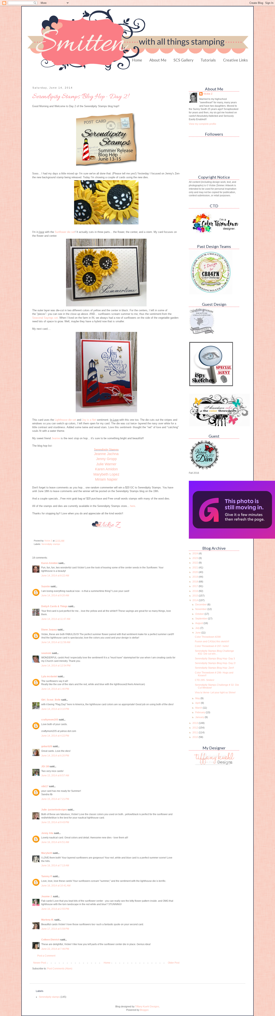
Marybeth (46, 853)
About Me (157, 60)
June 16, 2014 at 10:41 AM (55, 885)
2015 (195, 595)
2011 (195, 732)
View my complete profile (202, 124)
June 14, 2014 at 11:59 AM (55, 642)
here (132, 505)
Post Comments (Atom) (59, 968)
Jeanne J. (47, 896)
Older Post (173, 962)
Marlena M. (47, 919)
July (197, 628)
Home (137, 60)
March (199, 707)
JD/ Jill (45, 766)
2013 (195, 723)
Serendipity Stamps (106, 449)
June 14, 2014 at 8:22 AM (55, 575)
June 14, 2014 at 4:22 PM (55, 735)
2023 (195, 558)
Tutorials (208, 60)
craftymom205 (49, 719)
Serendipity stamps (50, 544)
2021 (195, 567)
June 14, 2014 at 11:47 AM (55, 619)
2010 (195, 737)
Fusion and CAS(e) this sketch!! (212, 641)
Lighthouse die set (65, 419)
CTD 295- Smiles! (204, 680)
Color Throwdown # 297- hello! (212, 646)
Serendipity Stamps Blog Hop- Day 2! (215, 663)
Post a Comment (46, 955)
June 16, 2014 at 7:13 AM (55, 865)
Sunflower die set (65, 231)
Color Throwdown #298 (208, 636)
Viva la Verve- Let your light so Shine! (215, 692)
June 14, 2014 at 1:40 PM (55, 689)
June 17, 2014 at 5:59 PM (55, 928)
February (200, 712)
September (201, 618)
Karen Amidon (49, 563)
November (201, 609)
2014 (195, 600)
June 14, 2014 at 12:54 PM (55, 665)
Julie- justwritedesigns (54, 809)
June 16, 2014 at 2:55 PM (55, 909)
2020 (195, 572)
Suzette (45, 586)
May (198, 698)
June (198, 632)
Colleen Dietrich (50, 939)
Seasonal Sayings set (45, 317)
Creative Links (235, 60)
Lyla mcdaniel (49, 676)
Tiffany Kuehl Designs (147, 1006)
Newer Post (39, 962)
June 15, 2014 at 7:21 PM (55, 799)
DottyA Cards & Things (54, 606)
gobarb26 (46, 746)
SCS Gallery (183, 60)
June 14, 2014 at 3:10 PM (55, 709)
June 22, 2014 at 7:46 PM (55, 948)
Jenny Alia (47, 833)
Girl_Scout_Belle (51, 699)
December (201, 604)
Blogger (144, 1010)
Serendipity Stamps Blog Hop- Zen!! (214, 667)
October (200, 614)
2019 (195, 576)
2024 (195, 553)
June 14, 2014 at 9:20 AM (55, 595)
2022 (195, 562)
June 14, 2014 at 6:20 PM (55, 755)
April (198, 703)
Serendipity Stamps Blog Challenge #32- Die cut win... (214, 652)
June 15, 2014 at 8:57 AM (55, 775)
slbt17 (44, 786)
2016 (195, 591)
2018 (195, 581)
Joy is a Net (89, 419)
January (200, 717)
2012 (195, 727)
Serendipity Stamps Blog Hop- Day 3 (215, 658)
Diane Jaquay (49, 629)
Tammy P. (46, 876)
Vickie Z (207, 93)
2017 (195, 586)
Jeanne (56, 438)
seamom (46, 653)
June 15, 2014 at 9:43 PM (55, 822)
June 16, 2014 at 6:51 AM (55, 842)
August (199, 623)
